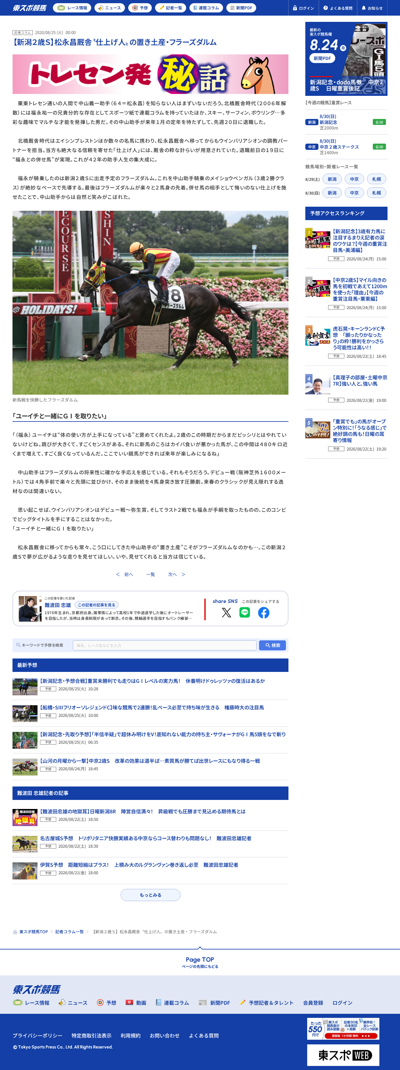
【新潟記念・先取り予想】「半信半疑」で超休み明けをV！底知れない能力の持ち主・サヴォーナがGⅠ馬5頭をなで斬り (163, 734)
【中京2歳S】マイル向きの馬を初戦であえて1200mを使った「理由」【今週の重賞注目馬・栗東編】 (360, 289)
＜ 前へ (124, 574)
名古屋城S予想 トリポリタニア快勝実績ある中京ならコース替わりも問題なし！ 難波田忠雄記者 (146, 838)
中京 (354, 179)
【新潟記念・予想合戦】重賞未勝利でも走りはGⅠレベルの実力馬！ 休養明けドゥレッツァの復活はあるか (152, 680)
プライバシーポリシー (37, 1035)
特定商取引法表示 (92, 1035)
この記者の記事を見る (96, 604)
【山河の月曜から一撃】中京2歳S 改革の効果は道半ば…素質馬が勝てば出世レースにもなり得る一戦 (150, 760)
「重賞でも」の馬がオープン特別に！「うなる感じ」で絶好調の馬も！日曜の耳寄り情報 (360, 430)
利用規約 (131, 1035)
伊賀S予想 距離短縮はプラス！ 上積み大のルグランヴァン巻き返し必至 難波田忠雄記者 (139, 864)
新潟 (332, 179)
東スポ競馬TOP (33, 931)
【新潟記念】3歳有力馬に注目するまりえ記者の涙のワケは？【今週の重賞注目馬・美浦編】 (360, 240)
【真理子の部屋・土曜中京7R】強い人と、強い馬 (360, 380)
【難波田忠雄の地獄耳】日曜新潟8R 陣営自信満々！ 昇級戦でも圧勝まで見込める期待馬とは (143, 811)
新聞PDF (322, 58)
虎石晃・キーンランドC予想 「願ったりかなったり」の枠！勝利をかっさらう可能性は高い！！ (359, 338)
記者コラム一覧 (69, 931)
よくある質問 (204, 1035)
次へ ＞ (177, 574)
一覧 (150, 574)
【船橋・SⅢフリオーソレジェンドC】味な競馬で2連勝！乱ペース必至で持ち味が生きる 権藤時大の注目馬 (152, 707)
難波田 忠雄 (58, 605)
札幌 (376, 179)
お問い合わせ (165, 1035)
